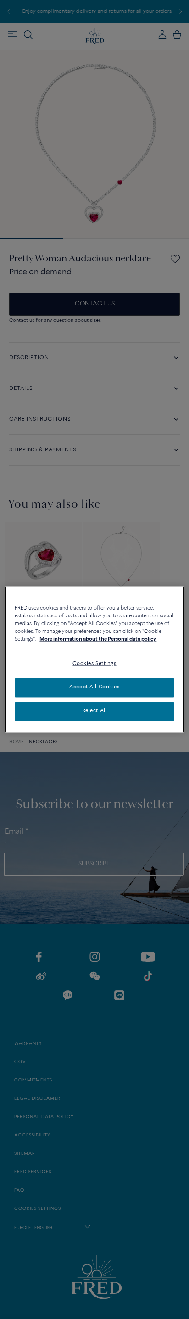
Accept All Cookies (94, 687)
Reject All (94, 711)
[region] (94, 659)
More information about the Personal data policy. (97, 640)
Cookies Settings (94, 664)
